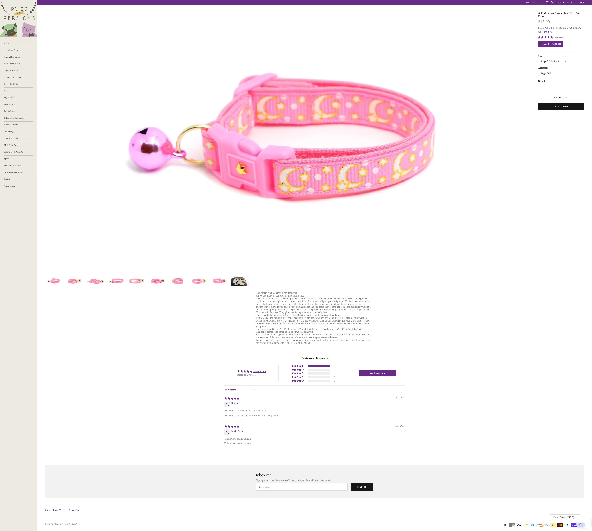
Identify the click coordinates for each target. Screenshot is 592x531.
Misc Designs (9, 132)
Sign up (361, 486)
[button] (523, 142)
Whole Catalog (9, 186)
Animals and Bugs (11, 50)
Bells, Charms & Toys (12, 64)
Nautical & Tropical (11, 138)
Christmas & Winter (11, 70)
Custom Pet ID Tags (11, 84)
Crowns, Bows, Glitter (12, 77)
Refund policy (74, 510)
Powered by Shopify (70, 524)
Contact (7, 179)
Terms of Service (59, 510)
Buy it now (561, 106)
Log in (528, 2)
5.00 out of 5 (259, 371)
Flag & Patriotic (10, 98)
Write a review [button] (377, 373)
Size (540, 56)
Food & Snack (9, 111)
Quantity (542, 81)
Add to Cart (561, 97)
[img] (231, 398)
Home (6, 43)
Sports (6, 159)
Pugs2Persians (56, 524)
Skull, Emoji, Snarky (11, 145)
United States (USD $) (564, 2)
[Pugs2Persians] (18, 18)
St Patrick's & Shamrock (13, 165)
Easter (6, 91)
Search (47, 510)
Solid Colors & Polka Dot (13, 152)
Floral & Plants (9, 104)
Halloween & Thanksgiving (14, 118)
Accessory (543, 67)
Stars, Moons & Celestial (13, 172)
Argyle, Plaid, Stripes (12, 57)
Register (535, 2)
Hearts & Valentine (11, 125)
